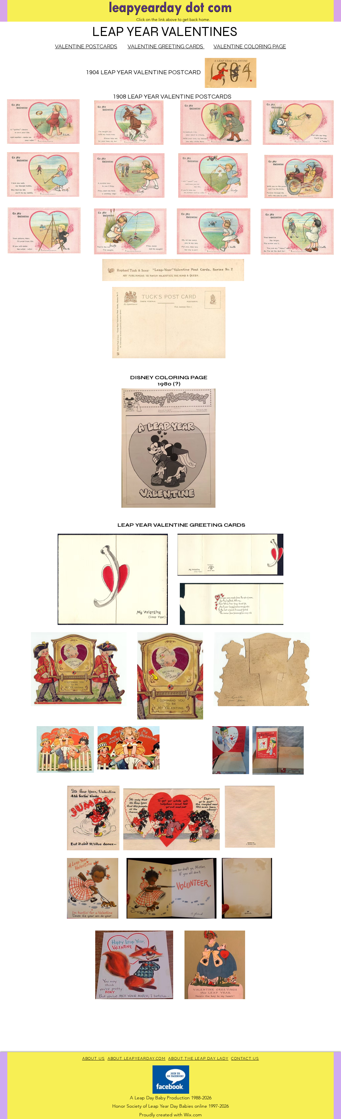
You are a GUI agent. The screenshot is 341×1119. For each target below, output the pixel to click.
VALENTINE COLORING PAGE (249, 46)
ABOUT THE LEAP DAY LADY (198, 1058)
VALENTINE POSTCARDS (86, 46)
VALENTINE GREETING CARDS (166, 46)
